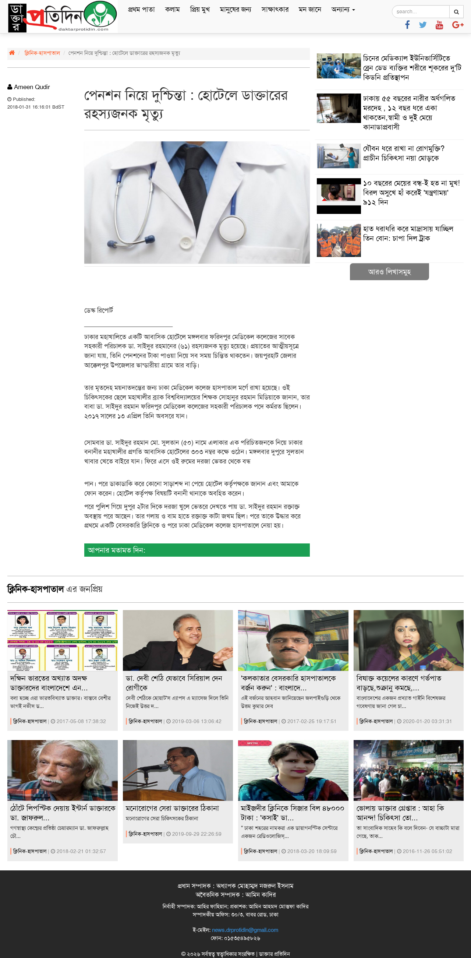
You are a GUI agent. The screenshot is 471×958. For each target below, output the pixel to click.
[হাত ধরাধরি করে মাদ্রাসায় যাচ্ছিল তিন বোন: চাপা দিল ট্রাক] (389, 255)
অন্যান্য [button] (341, 9)
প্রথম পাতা (141, 9)
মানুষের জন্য (235, 9)
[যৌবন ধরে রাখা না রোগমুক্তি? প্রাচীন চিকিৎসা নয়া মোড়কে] (389, 166)
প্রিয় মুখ (200, 9)
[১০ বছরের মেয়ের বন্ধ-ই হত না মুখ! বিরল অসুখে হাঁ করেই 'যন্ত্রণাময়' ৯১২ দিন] (389, 212)
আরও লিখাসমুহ (389, 272)
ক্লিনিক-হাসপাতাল (42, 53)
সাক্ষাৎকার (275, 9)
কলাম (172, 9)
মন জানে (310, 9)
